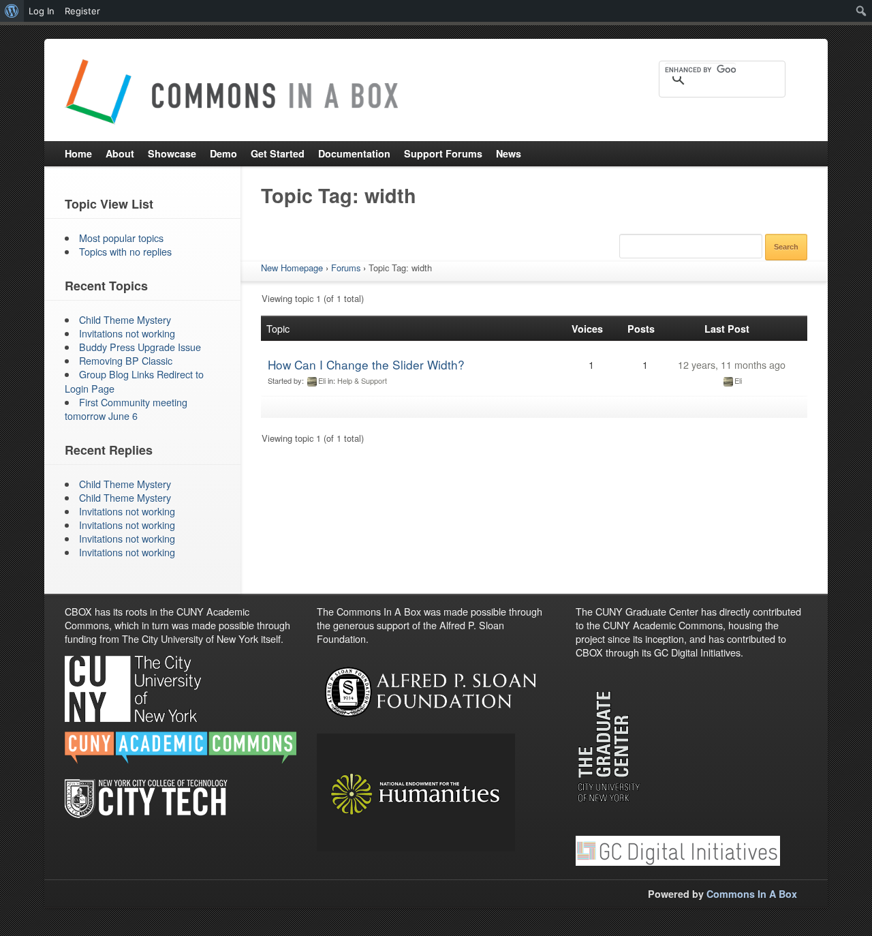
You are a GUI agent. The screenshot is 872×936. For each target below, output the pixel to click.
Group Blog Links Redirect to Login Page (134, 381)
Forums (345, 267)
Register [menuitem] (82, 10)
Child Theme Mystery (125, 319)
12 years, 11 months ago (731, 364)
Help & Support (362, 380)
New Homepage (292, 267)
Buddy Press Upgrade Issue (140, 346)
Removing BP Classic (125, 360)
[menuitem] (12, 11)
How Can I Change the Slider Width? (366, 364)
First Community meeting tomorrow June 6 (126, 409)
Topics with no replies (125, 251)
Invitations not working (127, 333)
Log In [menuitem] (41, 10)
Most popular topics (121, 237)
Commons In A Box (751, 894)
